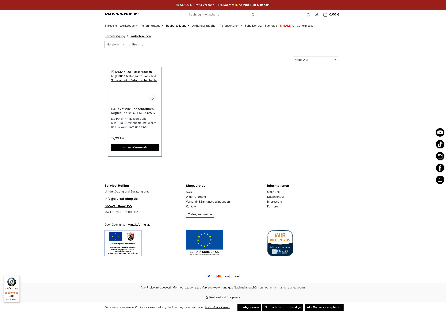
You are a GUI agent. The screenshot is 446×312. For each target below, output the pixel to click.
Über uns (273, 192)
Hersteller (114, 44)
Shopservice (195, 185)
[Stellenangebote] (440, 180)
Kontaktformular (138, 224)
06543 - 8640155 (118, 206)
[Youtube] (440, 132)
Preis (136, 44)
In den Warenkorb (135, 147)
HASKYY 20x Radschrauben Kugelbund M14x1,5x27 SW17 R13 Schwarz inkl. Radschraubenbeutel (133, 111)
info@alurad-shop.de (121, 199)
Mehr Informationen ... (217, 307)
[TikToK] (440, 144)
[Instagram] (440, 156)
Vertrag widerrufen (200, 214)
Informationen (278, 185)
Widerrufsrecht (196, 196)
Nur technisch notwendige (283, 307)
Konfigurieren (249, 307)
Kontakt (191, 206)
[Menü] (18, 278)
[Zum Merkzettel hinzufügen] (152, 98)
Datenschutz (275, 196)
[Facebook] (440, 168)
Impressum (274, 201)
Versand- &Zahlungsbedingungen (208, 201)
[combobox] (218, 14)
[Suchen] (253, 14)
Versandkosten (211, 287)
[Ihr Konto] (317, 14)
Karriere (272, 206)
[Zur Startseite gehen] (122, 14)
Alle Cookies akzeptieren (324, 307)
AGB (189, 192)
